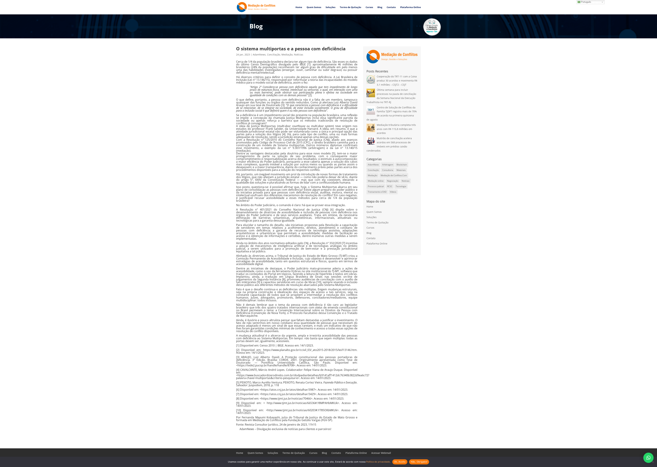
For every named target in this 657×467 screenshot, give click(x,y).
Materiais (401, 170)
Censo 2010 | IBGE (272, 345)
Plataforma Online (410, 7)
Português (585, 2)
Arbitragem (387, 164)
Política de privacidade (378, 461)
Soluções (330, 7)
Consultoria (387, 170)
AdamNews (259, 54)
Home (298, 7)
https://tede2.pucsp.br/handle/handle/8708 (266, 365)
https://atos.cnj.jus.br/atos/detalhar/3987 (288, 390)
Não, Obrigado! (419, 461)
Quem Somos (314, 7)
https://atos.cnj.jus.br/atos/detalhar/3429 (288, 394)
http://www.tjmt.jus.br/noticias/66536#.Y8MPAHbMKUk (302, 403)
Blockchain (402, 164)
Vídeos (393, 191)
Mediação (287, 54)
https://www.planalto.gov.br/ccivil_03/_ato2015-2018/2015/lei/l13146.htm (310, 350)
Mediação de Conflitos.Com (394, 175)
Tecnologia (401, 186)
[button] (648, 458)
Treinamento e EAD (377, 191)
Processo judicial (376, 186)
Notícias (298, 54)
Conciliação (273, 54)
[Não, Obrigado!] (652, 462)
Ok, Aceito (400, 461)
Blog (379, 7)
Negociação (392, 180)
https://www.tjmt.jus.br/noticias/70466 (286, 398)
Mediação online (376, 180)
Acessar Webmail (381, 453)
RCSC (389, 186)
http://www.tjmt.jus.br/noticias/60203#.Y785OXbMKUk (302, 410)
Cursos (369, 7)
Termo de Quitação (350, 7)
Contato (391, 7)
